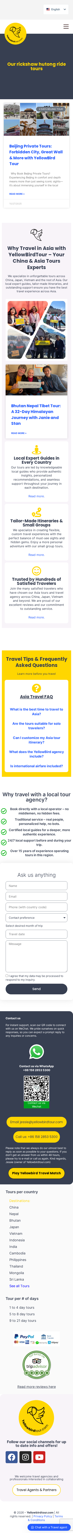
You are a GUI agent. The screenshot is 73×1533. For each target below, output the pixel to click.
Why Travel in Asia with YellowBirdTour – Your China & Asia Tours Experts (36, 258)
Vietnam (15, 1233)
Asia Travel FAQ (36, 697)
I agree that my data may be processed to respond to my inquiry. (34, 977)
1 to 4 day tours (21, 1307)
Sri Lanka (16, 1279)
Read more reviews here (36, 1387)
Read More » (17, 193)
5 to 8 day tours (22, 1314)
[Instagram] (25, 1457)
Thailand (16, 1266)
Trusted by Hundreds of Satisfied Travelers (36, 581)
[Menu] (66, 26)
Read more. (36, 496)
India (13, 1247)
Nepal (14, 1214)
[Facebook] (12, 1457)
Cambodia (17, 1253)
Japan (14, 1227)
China (14, 1207)
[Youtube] (39, 1457)
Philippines (17, 1260)
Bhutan (15, 1220)
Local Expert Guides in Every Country (36, 460)
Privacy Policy (43, 1516)
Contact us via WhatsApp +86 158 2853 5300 (36, 1068)
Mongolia (16, 1273)
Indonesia (17, 1240)
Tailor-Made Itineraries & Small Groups (36, 523)
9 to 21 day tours (22, 1321)
